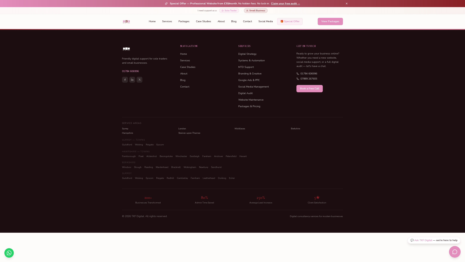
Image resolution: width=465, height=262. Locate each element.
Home (152, 21)
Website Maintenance (251, 100)
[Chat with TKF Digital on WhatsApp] (9, 253)
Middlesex (240, 128)
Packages (184, 21)
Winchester (181, 156)
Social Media (265, 21)
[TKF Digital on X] (139, 80)
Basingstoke (166, 156)
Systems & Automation (251, 60)
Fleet (141, 156)
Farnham (195, 178)
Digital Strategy (247, 54)
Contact (247, 21)
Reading (148, 167)
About (221, 21)
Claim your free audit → (285, 3)
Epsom (160, 144)
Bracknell (176, 167)
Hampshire (127, 133)
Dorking (222, 178)
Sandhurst (216, 167)
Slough (137, 167)
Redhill (170, 178)
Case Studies (203, 21)
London (182, 128)
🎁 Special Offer (290, 21)
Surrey (125, 128)
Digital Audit (245, 93)
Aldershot (151, 156)
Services (167, 21)
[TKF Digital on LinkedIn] (132, 80)
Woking (139, 144)
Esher (232, 178)
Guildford (127, 144)
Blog (233, 21)
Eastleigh (194, 156)
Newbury (203, 167)
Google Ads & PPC (249, 80)
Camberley (182, 178)
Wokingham (190, 167)
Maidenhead (162, 167)
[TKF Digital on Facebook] (125, 80)
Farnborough (129, 156)
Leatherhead (209, 178)
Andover (218, 156)
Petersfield (231, 156)
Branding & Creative (250, 73)
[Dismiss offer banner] (347, 3)
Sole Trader (231, 10)
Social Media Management (253, 86)
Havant (243, 156)
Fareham (206, 156)
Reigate (149, 144)
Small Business (257, 10)
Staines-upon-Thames (189, 133)
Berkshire (295, 128)
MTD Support (246, 67)
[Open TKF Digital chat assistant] (455, 252)
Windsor (126, 167)
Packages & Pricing (249, 106)
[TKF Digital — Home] (126, 21)
